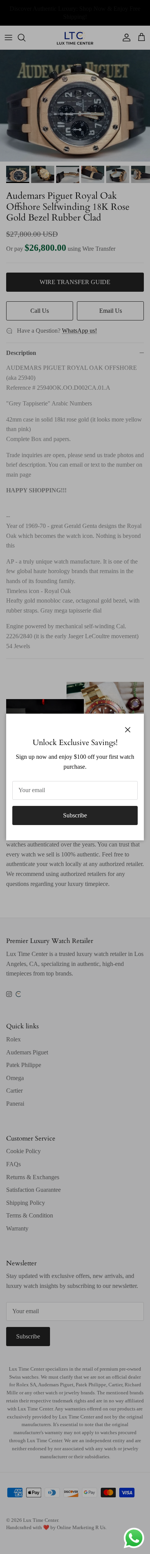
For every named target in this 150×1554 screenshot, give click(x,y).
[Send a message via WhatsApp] (134, 1538)
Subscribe (75, 815)
